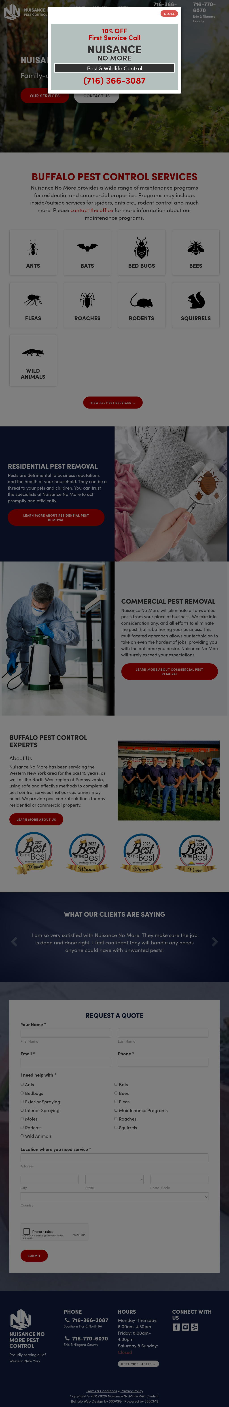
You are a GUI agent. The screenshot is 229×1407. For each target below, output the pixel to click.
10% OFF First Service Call (115, 34)
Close (169, 13)
